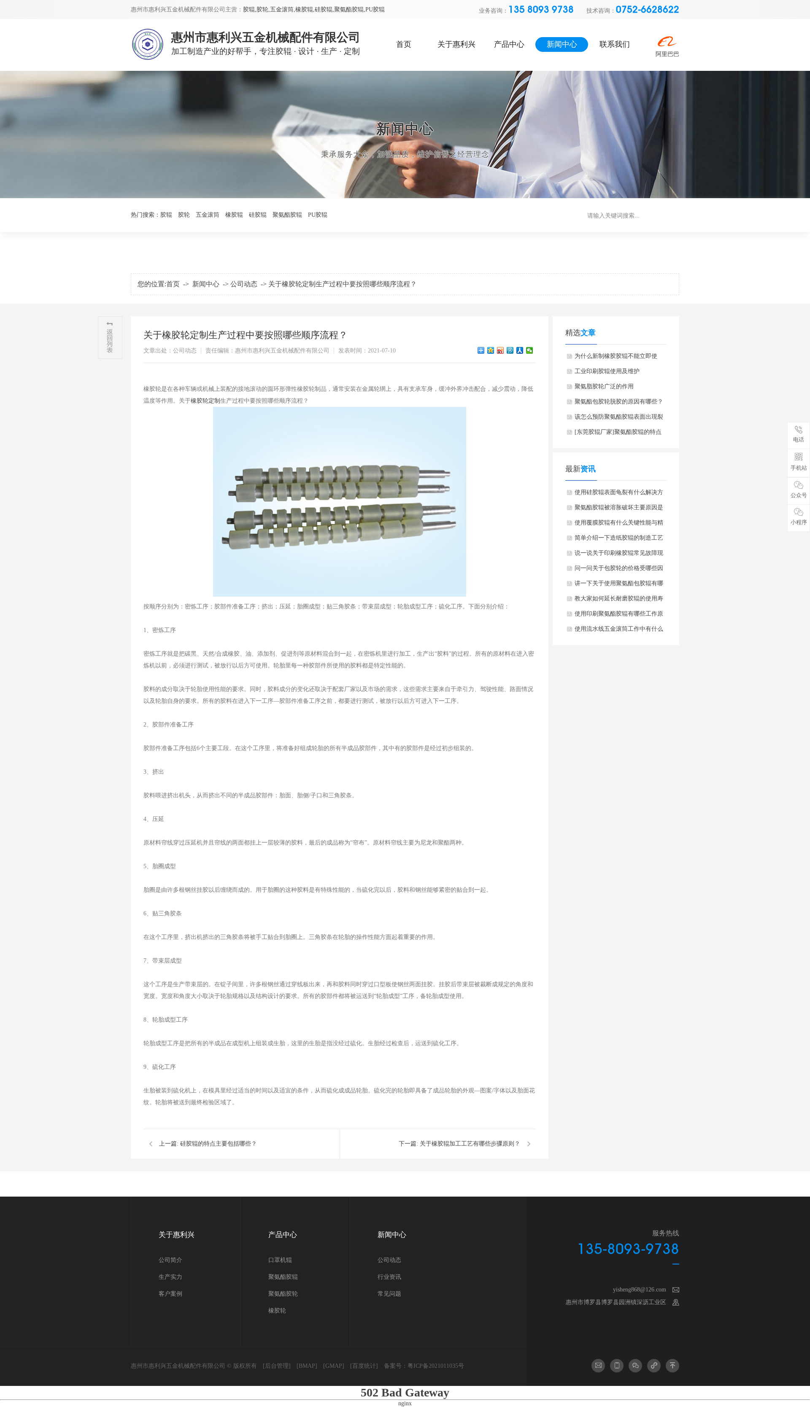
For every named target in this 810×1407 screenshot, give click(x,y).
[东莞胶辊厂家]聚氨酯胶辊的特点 (618, 432)
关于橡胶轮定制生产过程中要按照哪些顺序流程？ (342, 284)
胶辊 (166, 215)
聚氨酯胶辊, (349, 9)
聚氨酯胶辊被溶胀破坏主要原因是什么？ (619, 509)
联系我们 (614, 44)
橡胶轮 (277, 1310)
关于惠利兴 (456, 44)
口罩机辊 (280, 1260)
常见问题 (389, 1294)
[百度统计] (364, 1366)
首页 (403, 44)
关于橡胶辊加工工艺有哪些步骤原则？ (470, 1144)
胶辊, (249, 9)
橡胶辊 (234, 215)
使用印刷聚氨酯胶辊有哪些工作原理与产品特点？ (619, 616)
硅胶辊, (324, 9)
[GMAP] (333, 1366)
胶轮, (263, 9)
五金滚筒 (207, 215)
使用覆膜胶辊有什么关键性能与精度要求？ (619, 524)
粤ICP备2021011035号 (436, 1366)
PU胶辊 (375, 9)
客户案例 (170, 1294)
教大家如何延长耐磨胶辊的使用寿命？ (619, 600)
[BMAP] (307, 1366)
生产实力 (170, 1277)
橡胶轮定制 (205, 401)
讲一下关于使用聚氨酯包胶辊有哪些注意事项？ (619, 585)
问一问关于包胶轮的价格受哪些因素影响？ (619, 570)
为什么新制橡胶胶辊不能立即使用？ (616, 358)
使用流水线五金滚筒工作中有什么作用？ (619, 631)
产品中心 (509, 44)
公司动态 (243, 284)
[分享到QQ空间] (490, 350)
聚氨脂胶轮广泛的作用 (604, 386)
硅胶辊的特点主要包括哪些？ (218, 1144)
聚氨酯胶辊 (287, 215)
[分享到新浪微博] (500, 350)
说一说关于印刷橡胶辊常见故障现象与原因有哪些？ (619, 555)
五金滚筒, (282, 9)
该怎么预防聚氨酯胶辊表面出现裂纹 (619, 419)
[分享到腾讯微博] (510, 350)
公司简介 (170, 1260)
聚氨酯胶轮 (283, 1294)
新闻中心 (562, 44)
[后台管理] (277, 1366)
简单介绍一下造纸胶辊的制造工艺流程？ (619, 540)
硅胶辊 (258, 215)
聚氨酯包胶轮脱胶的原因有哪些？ (619, 401)
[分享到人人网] (520, 350)
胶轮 (184, 215)
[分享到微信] (529, 350)
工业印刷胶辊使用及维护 (607, 371)
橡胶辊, (305, 9)
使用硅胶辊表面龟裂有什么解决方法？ (619, 494)
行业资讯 (389, 1277)
